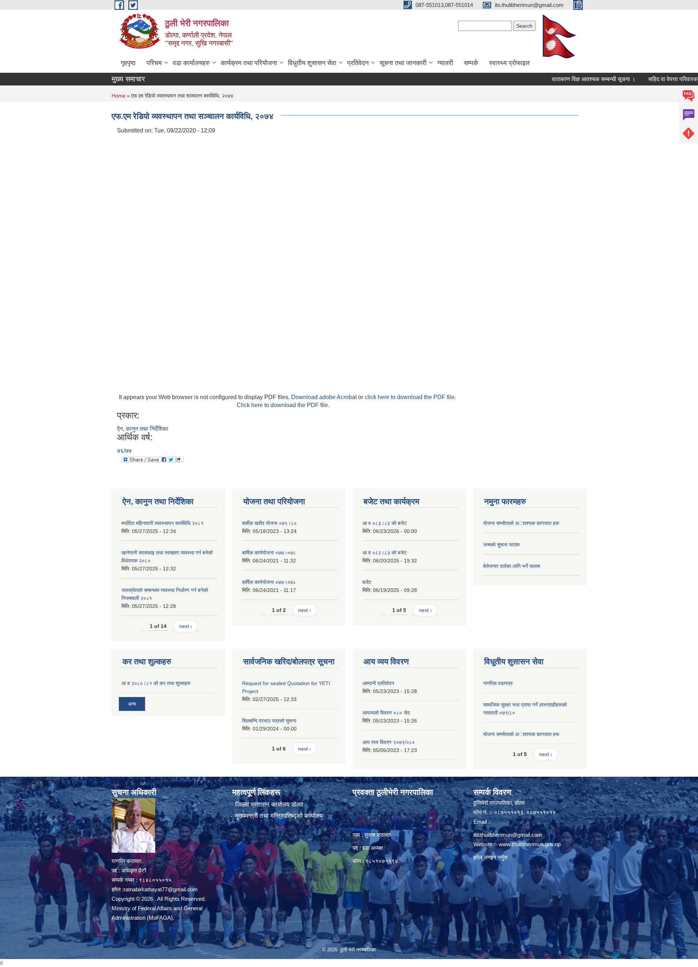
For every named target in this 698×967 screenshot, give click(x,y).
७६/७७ (124, 450)
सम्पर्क (471, 63)
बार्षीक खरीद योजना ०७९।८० (269, 523)
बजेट (367, 582)
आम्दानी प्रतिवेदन (378, 683)
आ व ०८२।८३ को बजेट (384, 553)
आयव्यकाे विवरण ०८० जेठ (386, 713)
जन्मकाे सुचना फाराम (501, 545)
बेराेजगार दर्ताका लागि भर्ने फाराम (511, 566)
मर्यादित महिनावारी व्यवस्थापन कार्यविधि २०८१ (162, 523)
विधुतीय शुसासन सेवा (312, 63)
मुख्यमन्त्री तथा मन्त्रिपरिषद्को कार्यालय (278, 815)
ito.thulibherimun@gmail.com (507, 835)
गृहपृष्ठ (128, 63)
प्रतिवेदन (358, 63)
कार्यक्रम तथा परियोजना (249, 63)
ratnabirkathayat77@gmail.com (161, 889)
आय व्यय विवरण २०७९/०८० (388, 742)
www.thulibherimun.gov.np (530, 844)
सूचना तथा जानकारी (403, 63)
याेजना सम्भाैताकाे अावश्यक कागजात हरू (521, 523)
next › (185, 626)
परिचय (154, 63)
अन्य (132, 704)
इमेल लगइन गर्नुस (490, 857)
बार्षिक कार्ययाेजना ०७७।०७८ (269, 553)
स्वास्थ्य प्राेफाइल (509, 63)
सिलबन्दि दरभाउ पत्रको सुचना (269, 721)
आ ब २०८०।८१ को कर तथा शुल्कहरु (155, 683)
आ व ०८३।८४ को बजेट (384, 523)
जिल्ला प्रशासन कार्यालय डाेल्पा (269, 804)
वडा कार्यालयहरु (191, 63)
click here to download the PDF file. (410, 397)
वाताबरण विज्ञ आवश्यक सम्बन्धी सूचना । (573, 79)
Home (118, 96)
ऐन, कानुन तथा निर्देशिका (142, 429)
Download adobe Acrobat (324, 397)
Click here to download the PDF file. (283, 405)
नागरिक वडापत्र (498, 683)
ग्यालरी (445, 63)
